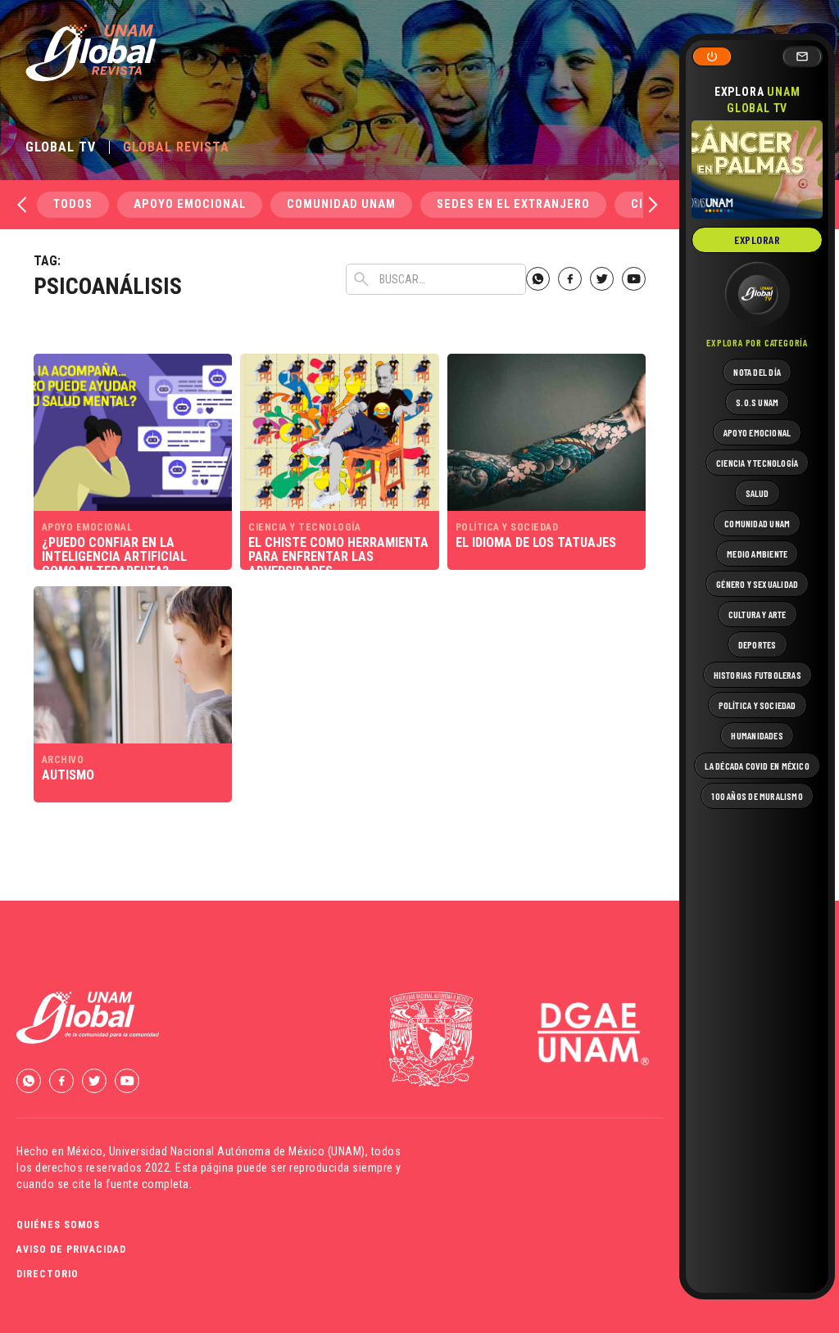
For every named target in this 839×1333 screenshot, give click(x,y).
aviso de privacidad (71, 1249)
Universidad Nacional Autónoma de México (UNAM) (237, 1151)
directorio (47, 1274)
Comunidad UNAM (341, 204)
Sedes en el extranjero (513, 204)
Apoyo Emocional (190, 204)
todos (73, 204)
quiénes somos (58, 1225)
